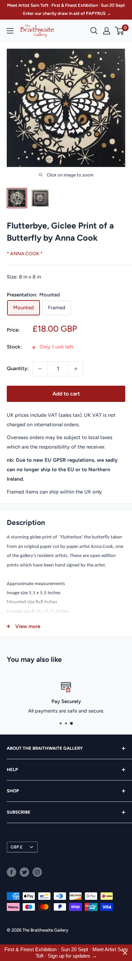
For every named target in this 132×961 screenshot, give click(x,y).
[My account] (106, 30)
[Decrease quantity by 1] (40, 369)
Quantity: (17, 368)
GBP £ (16, 846)
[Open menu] (10, 30)
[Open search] (94, 30)
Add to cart (66, 393)
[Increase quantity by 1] (76, 369)
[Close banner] (125, 953)
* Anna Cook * (25, 254)
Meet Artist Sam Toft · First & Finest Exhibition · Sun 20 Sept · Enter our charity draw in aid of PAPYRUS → (66, 9)
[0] (119, 31)
